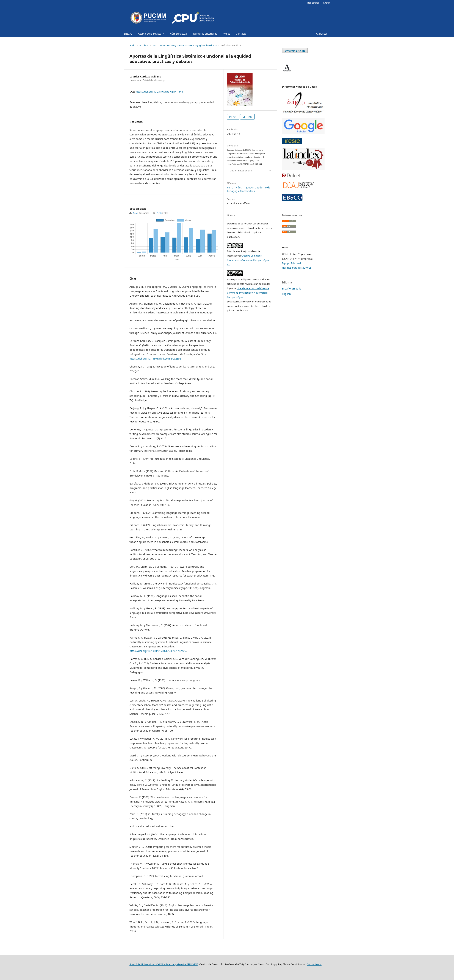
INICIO (128, 33)
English (286, 294)
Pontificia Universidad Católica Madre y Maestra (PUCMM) (163, 964)
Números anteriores (205, 33)
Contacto (241, 33)
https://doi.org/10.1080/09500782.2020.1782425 (157, 651)
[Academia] (287, 71)
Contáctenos (314, 964)
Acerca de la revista (150, 33)
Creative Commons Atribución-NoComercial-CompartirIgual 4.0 (248, 260)
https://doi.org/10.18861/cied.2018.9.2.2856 (155, 358)
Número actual (178, 33)
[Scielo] (303, 113)
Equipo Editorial (291, 263)
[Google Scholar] (303, 133)
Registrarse (313, 2)
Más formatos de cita (240, 170)
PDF (234, 116)
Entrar (326, 2)
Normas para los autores (296, 267)
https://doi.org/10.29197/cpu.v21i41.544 (159, 91)
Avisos (226, 33)
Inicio (132, 45)
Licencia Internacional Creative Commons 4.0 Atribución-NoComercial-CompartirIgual (248, 293)
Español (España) (292, 288)
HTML (248, 116)
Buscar (323, 33)
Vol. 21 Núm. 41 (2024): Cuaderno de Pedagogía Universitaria (185, 45)
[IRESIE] (292, 143)
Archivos (143, 45)
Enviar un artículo (294, 50)
